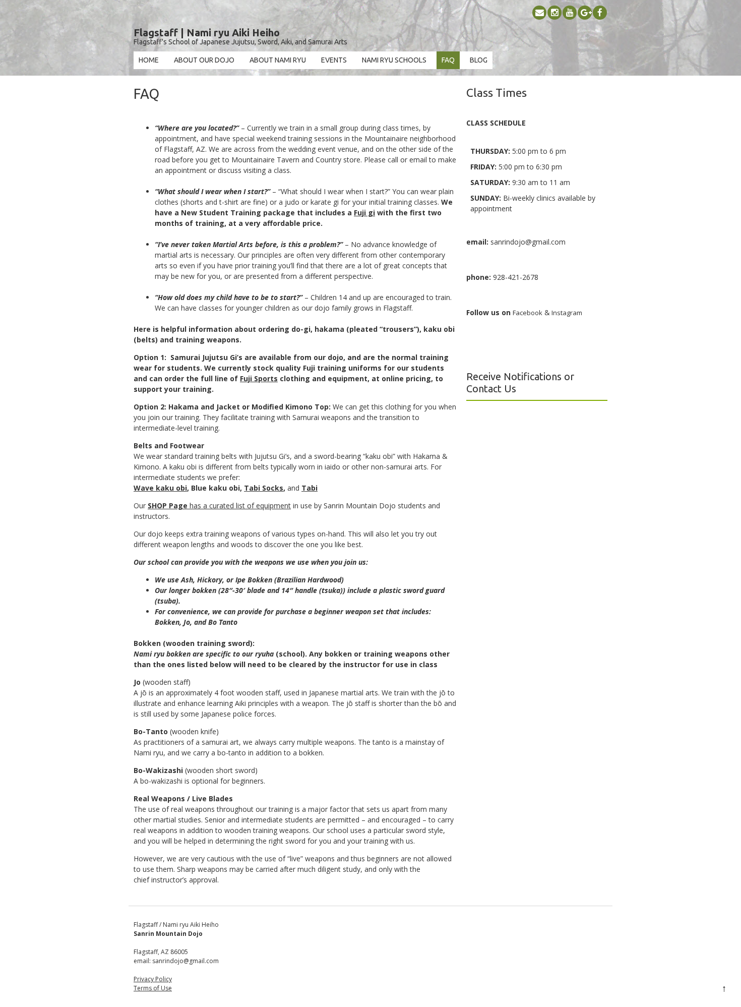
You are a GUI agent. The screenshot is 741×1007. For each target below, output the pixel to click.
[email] (539, 12)
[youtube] (569, 12)
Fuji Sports (259, 378)
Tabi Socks (263, 488)
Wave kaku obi (160, 488)
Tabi (309, 488)
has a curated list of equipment (219, 505)
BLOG (478, 60)
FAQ (448, 60)
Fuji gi (364, 212)
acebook (529, 312)
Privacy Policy (153, 979)
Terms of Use (153, 988)
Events (334, 60)
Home (149, 60)
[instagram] (554, 12)
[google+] (584, 12)
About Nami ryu (278, 60)
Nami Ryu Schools (394, 60)
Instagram (566, 312)
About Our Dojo (204, 60)
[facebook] (599, 12)
